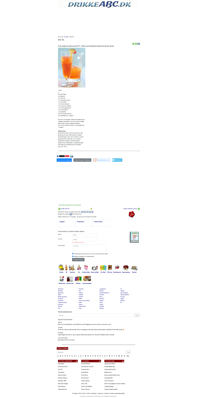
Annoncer (100, 393)
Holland (81, 294)
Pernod (102, 294)
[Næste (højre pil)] (136, 43)
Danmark (60, 304)
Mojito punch (108, 372)
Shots (101, 302)
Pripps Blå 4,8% (62, 389)
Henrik (60, 322)
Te (121, 289)
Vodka (122, 298)
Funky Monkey (85, 381)
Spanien (102, 306)
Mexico (102, 291)
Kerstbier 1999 (62, 381)
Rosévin (102, 298)
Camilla (60, 327)
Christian (60, 333)
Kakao (80, 304)
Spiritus (102, 308)
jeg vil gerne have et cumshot (66, 340)
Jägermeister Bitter (109, 364)
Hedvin (81, 293)
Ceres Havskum (109, 381)
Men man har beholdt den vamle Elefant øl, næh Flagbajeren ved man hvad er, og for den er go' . (85, 324)
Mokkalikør (61, 364)
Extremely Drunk (63, 366)
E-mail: (60, 239)
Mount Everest (62, 375)
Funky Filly (84, 383)
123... (128, 356)
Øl (121, 302)
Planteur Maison (62, 378)
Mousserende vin (104, 293)
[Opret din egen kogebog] (134, 237)
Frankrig (81, 289)
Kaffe (80, 302)
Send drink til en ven (103, 160)
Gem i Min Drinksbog (64, 160)
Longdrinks (103, 289)
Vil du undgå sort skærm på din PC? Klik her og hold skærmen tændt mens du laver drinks (86, 46)
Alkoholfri (60, 289)
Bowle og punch (62, 296)
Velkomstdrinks (124, 294)
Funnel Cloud (85, 378)
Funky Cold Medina (86, 386)
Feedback (118, 160)
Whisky (122, 300)
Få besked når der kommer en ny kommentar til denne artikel (91, 254)
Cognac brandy (62, 302)
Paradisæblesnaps (109, 366)
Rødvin (102, 300)
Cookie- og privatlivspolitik (117, 393)
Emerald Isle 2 (85, 369)
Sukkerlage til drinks (110, 369)
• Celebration (80, 222)
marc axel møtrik (62, 338)
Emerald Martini (85, 364)
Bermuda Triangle (63, 383)
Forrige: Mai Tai (64, 208)
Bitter (59, 294)
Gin (80, 291)
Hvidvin (81, 296)
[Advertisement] (99, 22)
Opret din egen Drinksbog (82, 160)
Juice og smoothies (84, 300)
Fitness (60, 306)
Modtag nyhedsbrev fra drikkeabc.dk (84, 256)
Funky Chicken (85, 389)
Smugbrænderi (108, 378)
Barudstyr (61, 293)
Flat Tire (60, 369)
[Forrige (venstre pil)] (133, 43)
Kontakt (106, 393)
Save (68, 156)
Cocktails (60, 300)
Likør (80, 308)
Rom (101, 296)
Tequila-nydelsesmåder (110, 389)
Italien (80, 298)
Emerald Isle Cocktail (87, 366)
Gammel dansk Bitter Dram (112, 375)
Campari (60, 298)
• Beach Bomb (98, 222)
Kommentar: (61, 245)
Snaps (101, 304)
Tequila (122, 291)
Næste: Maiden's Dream (130, 208)
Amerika (60, 291)
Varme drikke (124, 293)
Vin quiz (122, 296)
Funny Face (84, 375)
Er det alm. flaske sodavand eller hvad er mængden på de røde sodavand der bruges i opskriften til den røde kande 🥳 (91, 329)
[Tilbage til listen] (91, 208)
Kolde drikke (82, 306)
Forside (66, 37)
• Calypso (62, 222)
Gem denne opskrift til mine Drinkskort (70, 205)
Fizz (59, 308)
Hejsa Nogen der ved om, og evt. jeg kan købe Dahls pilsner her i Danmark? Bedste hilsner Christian (86, 334)
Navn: (60, 234)
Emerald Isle (84, 372)
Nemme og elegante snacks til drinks (114, 383)
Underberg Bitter (109, 386)
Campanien (61, 372)
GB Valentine (61, 386)
